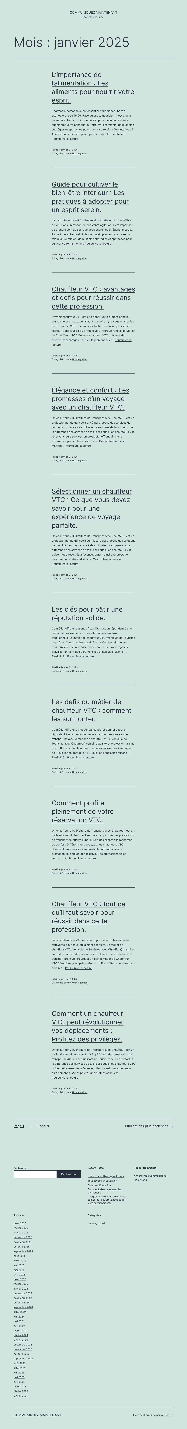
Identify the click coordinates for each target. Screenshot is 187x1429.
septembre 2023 (23, 1358)
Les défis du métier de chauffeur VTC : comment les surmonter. (91, 710)
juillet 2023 (20, 1368)
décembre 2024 (23, 1293)
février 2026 (21, 1227)
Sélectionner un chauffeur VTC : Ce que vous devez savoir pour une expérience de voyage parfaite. (92, 508)
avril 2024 (19, 1325)
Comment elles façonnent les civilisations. (104, 1191)
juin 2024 (19, 1316)
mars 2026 (20, 1223)
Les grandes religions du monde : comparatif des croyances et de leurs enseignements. (107, 1199)
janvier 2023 (21, 1395)
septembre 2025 (23, 1251)
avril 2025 (19, 1274)
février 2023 (21, 1391)
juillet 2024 (20, 1311)
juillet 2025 (20, 1260)
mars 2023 (20, 1386)
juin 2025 (19, 1265)
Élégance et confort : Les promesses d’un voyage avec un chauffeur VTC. (90, 398)
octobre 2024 (22, 1302)
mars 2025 (20, 1279)
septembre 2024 (23, 1307)
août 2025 (20, 1255)
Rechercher (21, 1168)
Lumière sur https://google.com (106, 1176)
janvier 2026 (21, 1232)
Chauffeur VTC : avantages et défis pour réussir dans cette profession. (93, 297)
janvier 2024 (21, 1340)
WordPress (167, 1415)
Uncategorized (79, 153)
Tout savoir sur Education (102, 1180)
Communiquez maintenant (93, 12)
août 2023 (20, 1363)
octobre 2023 (22, 1353)
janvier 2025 (21, 1288)
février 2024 (21, 1335)
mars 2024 (20, 1330)
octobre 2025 (22, 1246)
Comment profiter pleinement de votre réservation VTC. (83, 811)
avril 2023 (19, 1381)
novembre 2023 (23, 1349)
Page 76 (43, 1126)
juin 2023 (19, 1372)
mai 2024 (19, 1321)
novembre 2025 (23, 1242)
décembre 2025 (23, 1237)
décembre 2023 (23, 1344)
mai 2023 (19, 1377)
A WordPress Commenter (148, 1175)
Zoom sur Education (99, 1185)
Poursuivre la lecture (65, 138)
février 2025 (21, 1283)
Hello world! (141, 1179)
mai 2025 (19, 1270)
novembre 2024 (23, 1297)
